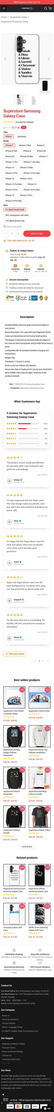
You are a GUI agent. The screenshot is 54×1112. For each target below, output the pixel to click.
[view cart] (50, 8)
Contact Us (6, 1055)
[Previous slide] (5, 59)
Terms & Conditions (10, 1019)
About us (6, 1015)
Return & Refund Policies (12, 1051)
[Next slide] (49, 59)
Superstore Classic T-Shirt (39, 830)
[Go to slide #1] (19, 100)
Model (6, 141)
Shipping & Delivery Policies (13, 1044)
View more (27, 847)
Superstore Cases (18, 17)
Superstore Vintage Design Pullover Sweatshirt (11, 752)
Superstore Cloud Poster (39, 711)
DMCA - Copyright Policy (12, 1027)
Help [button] (49, 1109)
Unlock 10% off (5, 1099)
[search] (45, 8)
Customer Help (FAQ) (11, 1059)
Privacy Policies (8, 1023)
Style (5, 205)
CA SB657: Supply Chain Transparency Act (20, 1031)
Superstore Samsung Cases (14, 21)
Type (5, 132)
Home (4, 17)
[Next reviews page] (48, 661)
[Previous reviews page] (34, 661)
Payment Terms (8, 1048)
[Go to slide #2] (34, 100)
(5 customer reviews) (25, 122)
